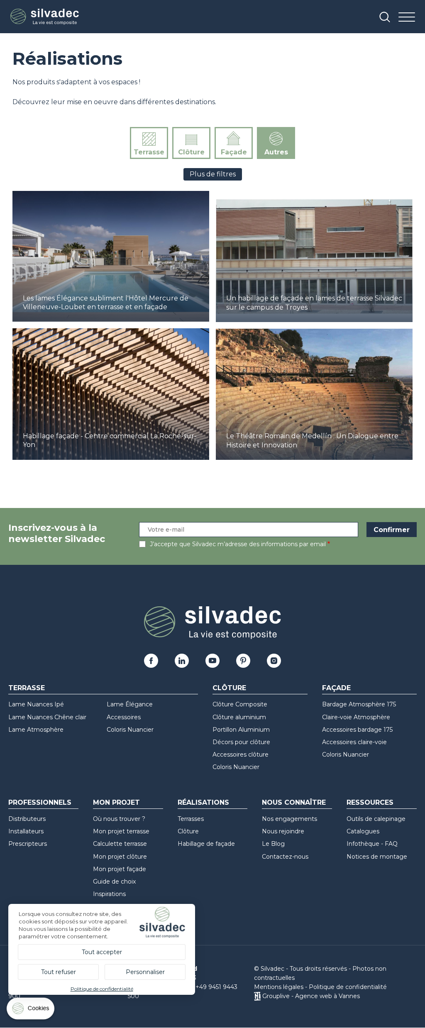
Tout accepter (102, 952)
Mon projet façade (119, 869)
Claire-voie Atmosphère (356, 717)
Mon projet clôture (120, 856)
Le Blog (273, 843)
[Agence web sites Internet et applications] (257, 996)
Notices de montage (377, 856)
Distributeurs (27, 819)
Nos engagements (289, 819)
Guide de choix (114, 881)
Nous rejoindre (283, 831)
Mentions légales (278, 987)
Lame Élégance (130, 704)
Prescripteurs (27, 843)
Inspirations (109, 894)
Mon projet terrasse (121, 831)
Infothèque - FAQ (372, 843)
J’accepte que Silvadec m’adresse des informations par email (238, 544)
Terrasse (149, 152)
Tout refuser (58, 972)
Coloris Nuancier (130, 729)
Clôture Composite (239, 704)
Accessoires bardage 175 (357, 729)
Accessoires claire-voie (354, 742)
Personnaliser (145, 972)
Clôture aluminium (239, 717)
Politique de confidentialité (348, 987)
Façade (234, 152)
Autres (276, 152)
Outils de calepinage (376, 819)
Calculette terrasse (120, 843)
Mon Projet (116, 802)
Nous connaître (294, 802)
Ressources (370, 802)
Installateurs (26, 831)
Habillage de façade (206, 843)
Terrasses (191, 819)
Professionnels (39, 802)
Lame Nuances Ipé (36, 704)
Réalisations (203, 802)
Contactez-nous (285, 856)
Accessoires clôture (240, 754)
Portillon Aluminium (241, 729)
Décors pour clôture (241, 742)
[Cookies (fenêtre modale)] (31, 1010)
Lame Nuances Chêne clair (47, 717)
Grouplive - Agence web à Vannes (311, 996)
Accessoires (124, 717)
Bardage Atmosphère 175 (359, 704)
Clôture (191, 152)
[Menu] (406, 18)
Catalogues (363, 831)
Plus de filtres (213, 174)
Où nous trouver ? (119, 819)
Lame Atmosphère (36, 729)
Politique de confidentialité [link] (102, 989)
